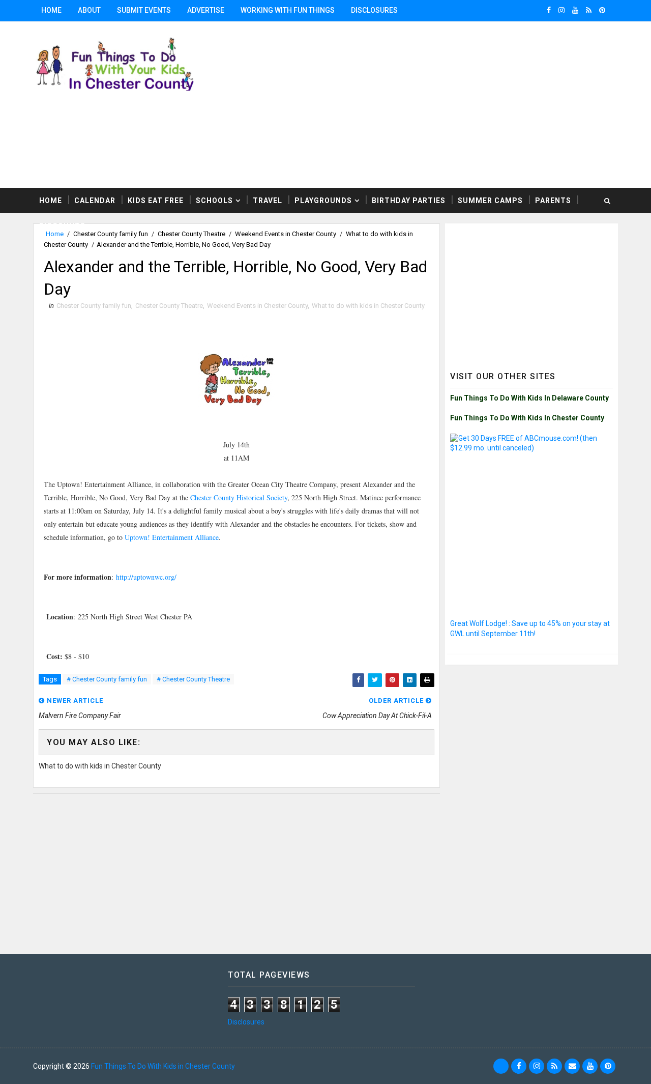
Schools (214, 200)
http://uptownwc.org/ (146, 577)
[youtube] (575, 10)
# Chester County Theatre (193, 679)
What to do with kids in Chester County (368, 305)
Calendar (94, 200)
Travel (267, 200)
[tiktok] (501, 1066)
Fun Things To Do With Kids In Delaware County (529, 398)
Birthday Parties (409, 200)
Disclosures (374, 10)
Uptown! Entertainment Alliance (172, 537)
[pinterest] (602, 10)
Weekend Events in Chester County (257, 305)
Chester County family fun (93, 305)
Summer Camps (490, 200)
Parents (553, 200)
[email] (572, 1066)
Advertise (205, 10)
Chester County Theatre (169, 305)
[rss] (588, 10)
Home (51, 10)
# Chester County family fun (107, 679)
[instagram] (561, 10)
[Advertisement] (531, 292)
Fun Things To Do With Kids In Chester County (527, 418)
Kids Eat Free (156, 200)
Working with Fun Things (288, 10)
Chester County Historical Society (238, 497)
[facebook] (548, 10)
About (89, 10)
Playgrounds (323, 200)
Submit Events (144, 10)
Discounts (62, 226)
